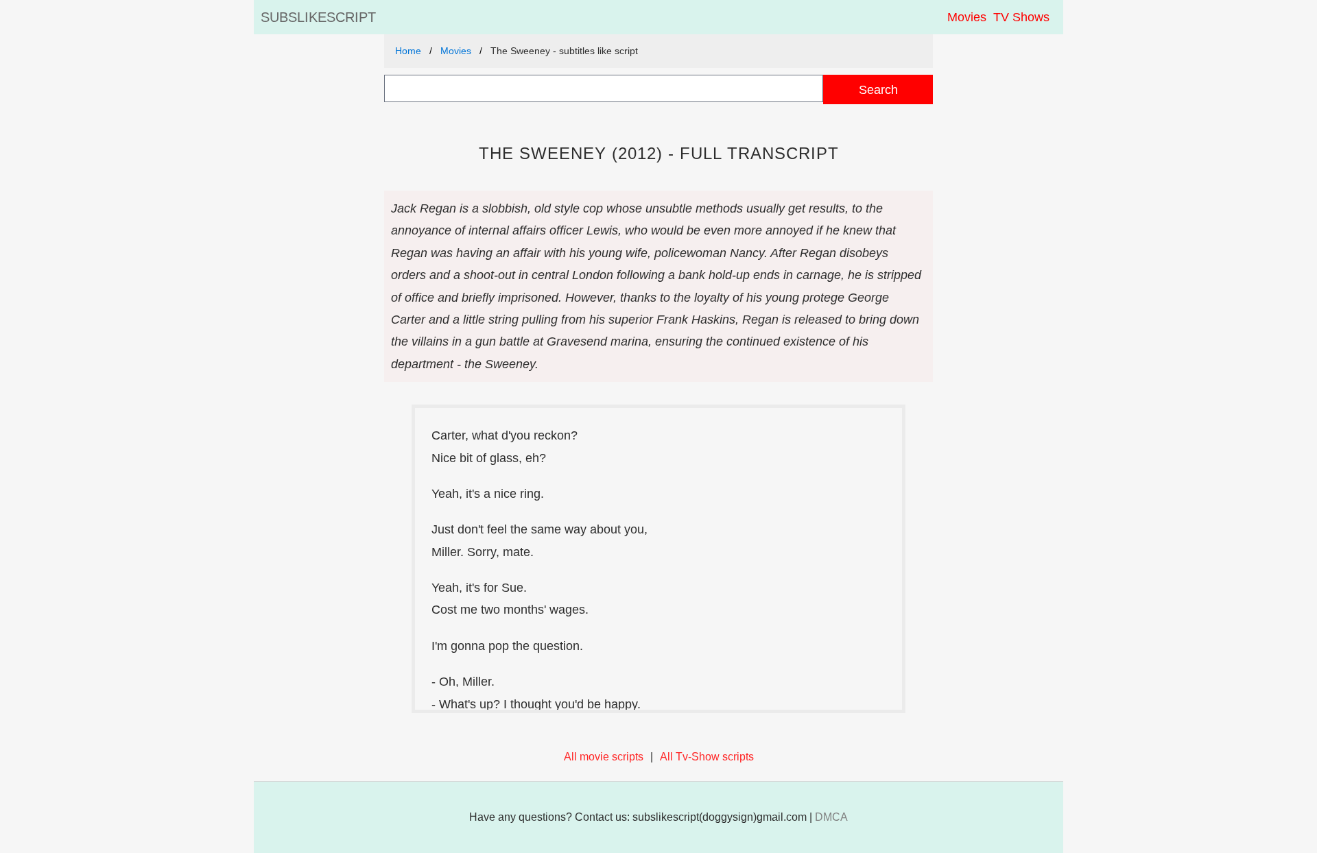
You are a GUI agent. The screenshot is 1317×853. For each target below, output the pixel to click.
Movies (966, 17)
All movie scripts (603, 756)
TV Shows (1021, 17)
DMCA (831, 817)
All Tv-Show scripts (707, 756)
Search (878, 89)
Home (408, 50)
